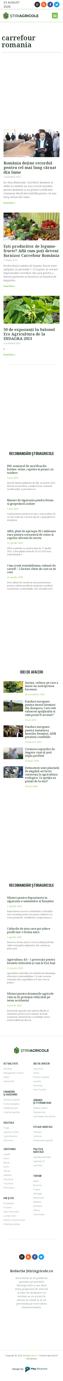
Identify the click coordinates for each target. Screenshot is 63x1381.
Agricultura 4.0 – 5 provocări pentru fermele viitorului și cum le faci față (31, 961)
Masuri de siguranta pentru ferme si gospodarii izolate (30, 501)
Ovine (6, 1167)
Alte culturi (8, 1140)
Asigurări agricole (11, 1112)
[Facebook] (50, 4)
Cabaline (7, 1175)
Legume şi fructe (11, 1132)
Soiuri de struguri (11, 1212)
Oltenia (36, 1210)
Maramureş (38, 1198)
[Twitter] (56, 4)
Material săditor (40, 1108)
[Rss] (44, 4)
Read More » (10, 203)
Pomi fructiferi (39, 1089)
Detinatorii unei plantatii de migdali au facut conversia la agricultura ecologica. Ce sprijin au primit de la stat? (42, 774)
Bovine (7, 1162)
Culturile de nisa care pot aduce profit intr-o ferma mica (28, 930)
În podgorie (9, 1203)
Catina (36, 1073)
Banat (36, 1181)
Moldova (37, 1202)
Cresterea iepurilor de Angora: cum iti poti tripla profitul (40, 752)
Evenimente (9, 1081)
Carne (6, 1158)
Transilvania (38, 1214)
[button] (55, 15)
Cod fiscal (37, 1165)
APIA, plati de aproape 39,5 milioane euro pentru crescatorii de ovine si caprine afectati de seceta (31, 534)
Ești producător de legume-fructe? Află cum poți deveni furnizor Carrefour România (31, 250)
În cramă (8, 1207)
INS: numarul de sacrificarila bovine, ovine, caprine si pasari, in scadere (30, 469)
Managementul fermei (13, 1073)
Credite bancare (11, 1108)
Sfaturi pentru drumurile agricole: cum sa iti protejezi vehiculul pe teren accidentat (30, 997)
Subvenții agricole (12, 1100)
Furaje (6, 1128)
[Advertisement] (31, 89)
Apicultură (8, 1179)
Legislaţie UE (39, 1161)
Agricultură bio (10, 1136)
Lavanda (37, 1081)
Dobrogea (37, 1193)
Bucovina (37, 1185)
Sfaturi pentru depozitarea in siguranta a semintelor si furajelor (30, 899)
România (8, 1069)
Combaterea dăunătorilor (44, 1116)
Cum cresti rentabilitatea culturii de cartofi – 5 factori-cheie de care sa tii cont (31, 569)
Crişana (36, 1189)
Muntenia (37, 1206)
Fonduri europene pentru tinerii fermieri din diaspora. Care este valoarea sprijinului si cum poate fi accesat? (40, 708)
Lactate (7, 1154)
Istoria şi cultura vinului (14, 1220)
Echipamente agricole (43, 1140)
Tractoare (37, 1132)
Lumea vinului (10, 1216)
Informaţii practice (12, 1224)
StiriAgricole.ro (30, 1355)
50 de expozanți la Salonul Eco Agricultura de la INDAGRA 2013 (29, 334)
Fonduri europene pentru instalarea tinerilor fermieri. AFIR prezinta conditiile (40, 732)
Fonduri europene (11, 1104)
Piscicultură (9, 1188)
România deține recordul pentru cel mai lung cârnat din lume (30, 167)
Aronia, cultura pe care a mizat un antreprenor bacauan (41, 686)
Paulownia (38, 1085)
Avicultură (8, 1183)
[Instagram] (37, 4)
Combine (37, 1136)
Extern (6, 1077)
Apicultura (38, 1069)
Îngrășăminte (39, 1112)
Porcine (7, 1171)
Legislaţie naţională (42, 1157)
